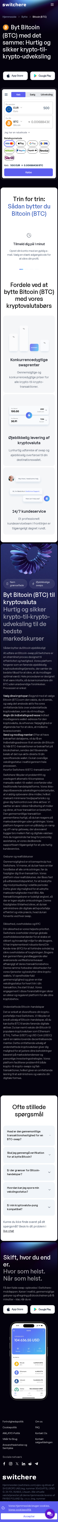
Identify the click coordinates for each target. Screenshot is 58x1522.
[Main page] (14, 4)
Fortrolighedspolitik (13, 1421)
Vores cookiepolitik (19, 1509)
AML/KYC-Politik (11, 1433)
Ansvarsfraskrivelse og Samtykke (15, 1446)
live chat (8, 1231)
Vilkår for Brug (10, 1439)
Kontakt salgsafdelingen (44, 1441)
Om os (39, 1421)
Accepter (29, 1516)
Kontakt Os (41, 1433)
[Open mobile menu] (52, 4)
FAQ (37, 1427)
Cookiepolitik (10, 1427)
